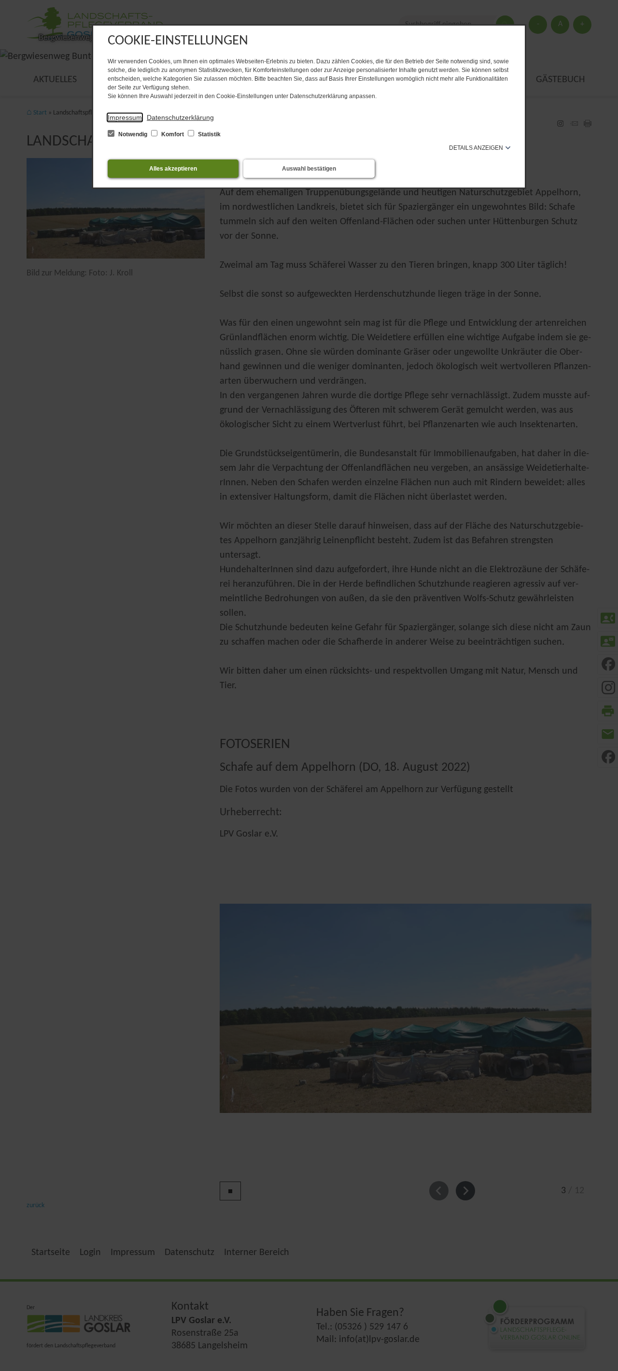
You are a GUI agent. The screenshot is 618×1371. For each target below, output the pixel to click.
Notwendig (133, 134)
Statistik (209, 134)
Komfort (172, 134)
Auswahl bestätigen (309, 168)
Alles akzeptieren (173, 168)
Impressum (125, 117)
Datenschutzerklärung (180, 117)
